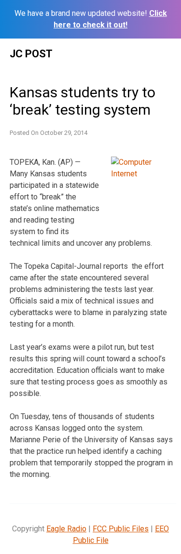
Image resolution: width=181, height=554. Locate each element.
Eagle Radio (66, 528)
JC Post (31, 54)
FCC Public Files (121, 528)
